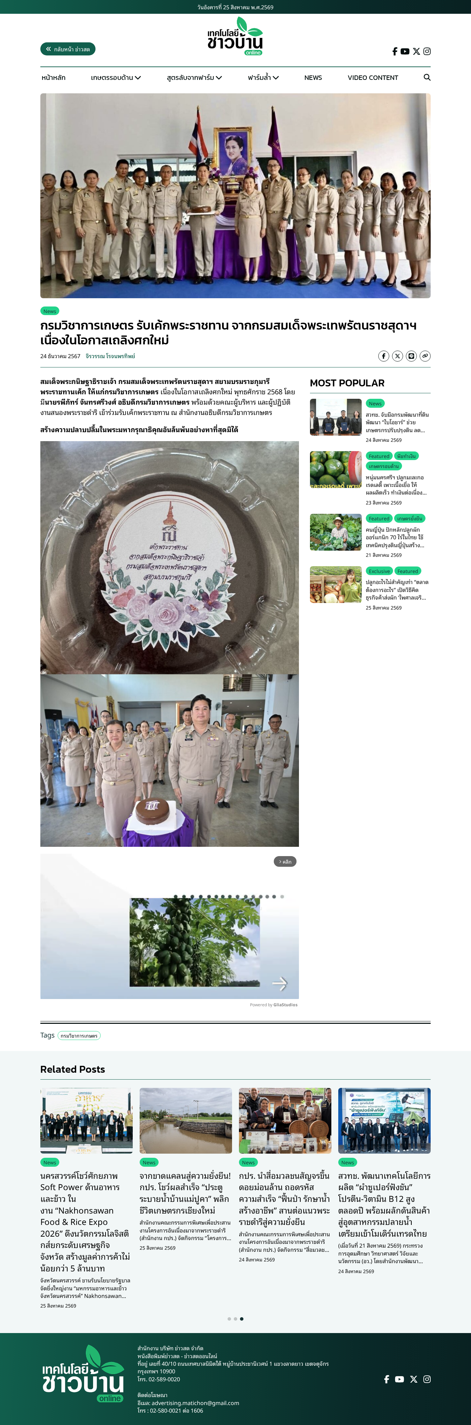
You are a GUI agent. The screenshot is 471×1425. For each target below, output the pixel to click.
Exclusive (379, 570)
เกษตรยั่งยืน (409, 518)
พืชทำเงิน (406, 455)
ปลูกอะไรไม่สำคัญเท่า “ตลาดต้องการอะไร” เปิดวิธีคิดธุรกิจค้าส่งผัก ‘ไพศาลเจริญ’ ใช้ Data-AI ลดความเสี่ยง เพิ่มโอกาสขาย (397, 597)
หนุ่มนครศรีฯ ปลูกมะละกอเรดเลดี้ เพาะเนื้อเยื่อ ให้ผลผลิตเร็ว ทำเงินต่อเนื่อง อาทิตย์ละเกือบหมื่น (395, 488)
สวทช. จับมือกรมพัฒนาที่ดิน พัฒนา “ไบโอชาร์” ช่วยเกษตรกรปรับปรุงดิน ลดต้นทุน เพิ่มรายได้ (397, 425)
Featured (379, 455)
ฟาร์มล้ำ (259, 77)
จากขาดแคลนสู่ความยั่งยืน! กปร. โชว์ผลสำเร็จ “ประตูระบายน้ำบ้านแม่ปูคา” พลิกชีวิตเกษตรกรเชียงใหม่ (185, 1192)
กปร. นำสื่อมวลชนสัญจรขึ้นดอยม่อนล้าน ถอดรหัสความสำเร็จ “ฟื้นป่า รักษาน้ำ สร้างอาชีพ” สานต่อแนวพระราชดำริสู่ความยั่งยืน (284, 1198)
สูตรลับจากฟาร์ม (190, 77)
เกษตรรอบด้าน (112, 77)
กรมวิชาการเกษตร (79, 1035)
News (313, 77)
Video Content (373, 77)
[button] (229, 1319)
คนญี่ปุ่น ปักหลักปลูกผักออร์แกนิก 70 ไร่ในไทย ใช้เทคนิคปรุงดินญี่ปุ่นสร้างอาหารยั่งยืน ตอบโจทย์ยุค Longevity (395, 545)
